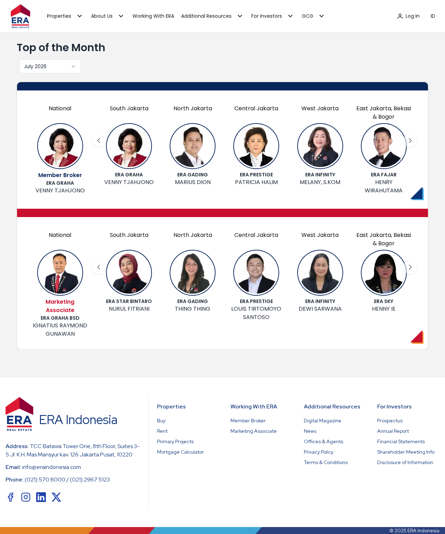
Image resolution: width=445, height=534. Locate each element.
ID (433, 16)
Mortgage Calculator (180, 452)
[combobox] (50, 66)
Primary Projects (175, 441)
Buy (161, 420)
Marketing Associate (253, 431)
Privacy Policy (318, 452)
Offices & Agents (323, 441)
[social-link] (10, 497)
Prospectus (390, 420)
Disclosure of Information (405, 462)
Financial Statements (401, 441)
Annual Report (393, 431)
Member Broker (248, 420)
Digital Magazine (322, 420)
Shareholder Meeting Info (406, 452)
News (310, 431)
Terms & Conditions (326, 462)
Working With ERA (153, 16)
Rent (162, 431)
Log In (413, 16)
